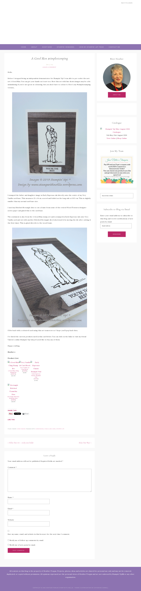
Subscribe (117, 234)
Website (11, 520)
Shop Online (122, 138)
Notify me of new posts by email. (22, 545)
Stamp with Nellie (70, 24)
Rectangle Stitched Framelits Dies (13, 397)
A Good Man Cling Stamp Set (13, 371)
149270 (13, 374)
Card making (21, 429)
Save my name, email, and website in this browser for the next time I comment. (39, 534)
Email (10, 509)
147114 (36, 378)
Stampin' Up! (60, 429)
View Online (111, 138)
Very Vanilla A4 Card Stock (24, 368)
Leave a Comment (49, 67)
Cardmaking (39, 429)
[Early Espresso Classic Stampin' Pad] (36, 372)
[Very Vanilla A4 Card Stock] (24, 365)
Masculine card (50, 429)
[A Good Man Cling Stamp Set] (13, 369)
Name (10, 497)
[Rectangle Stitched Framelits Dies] (13, 394)
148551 (13, 400)
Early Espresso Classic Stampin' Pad (36, 375)
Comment (12, 467)
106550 (25, 371)
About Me (117, 94)
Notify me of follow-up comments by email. (27, 540)
